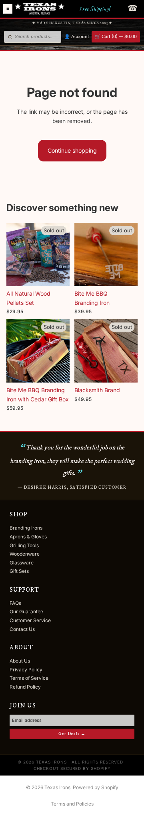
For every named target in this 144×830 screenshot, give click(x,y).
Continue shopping (72, 150)
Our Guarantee (26, 611)
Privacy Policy (26, 670)
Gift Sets (19, 571)
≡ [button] (7, 9)
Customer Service (30, 620)
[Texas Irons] (39, 9)
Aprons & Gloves (28, 537)
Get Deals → (72, 734)
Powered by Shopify (95, 787)
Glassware (22, 563)
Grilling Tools (24, 545)
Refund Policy (25, 687)
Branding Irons (26, 528)
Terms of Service (29, 678)
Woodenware (25, 554)
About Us (20, 661)
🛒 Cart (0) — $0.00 (116, 36)
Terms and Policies (72, 804)
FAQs (15, 603)
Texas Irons (57, 787)
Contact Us (22, 629)
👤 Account (76, 36)
